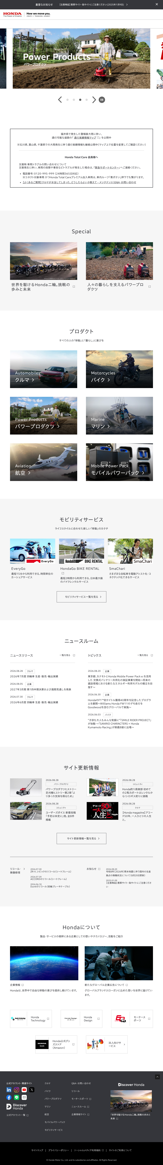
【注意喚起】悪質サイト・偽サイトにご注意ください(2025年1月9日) (91, 5)
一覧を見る (65, 655)
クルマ (47, 1083)
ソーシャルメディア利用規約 (87, 1150)
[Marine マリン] (119, 433)
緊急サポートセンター (107, 167)
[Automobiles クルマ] (43, 386)
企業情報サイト (78, 1114)
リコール (75, 1091)
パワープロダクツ (53, 1099)
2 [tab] (73, 100)
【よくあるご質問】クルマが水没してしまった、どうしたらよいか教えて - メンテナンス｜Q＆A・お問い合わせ (79, 182)
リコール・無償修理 (15, 871)
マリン (47, 1106)
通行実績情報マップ (85, 137)
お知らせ (91, 869)
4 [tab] (86, 100)
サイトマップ (37, 1150)
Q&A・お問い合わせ (81, 1083)
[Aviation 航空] (43, 479)
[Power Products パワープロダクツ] (43, 433)
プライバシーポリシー (58, 1150)
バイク (48, 1091)
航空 (47, 1114)
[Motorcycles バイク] (119, 386)
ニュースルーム (78, 1106)
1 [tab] (67, 100)
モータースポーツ (79, 1099)
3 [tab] (80, 100)
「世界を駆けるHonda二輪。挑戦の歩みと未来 (130, 1117)
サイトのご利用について (120, 1150)
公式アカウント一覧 (16, 1115)
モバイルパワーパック (55, 1122)
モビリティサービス (54, 1130)
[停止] (102, 100)
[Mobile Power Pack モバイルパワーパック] (119, 479)
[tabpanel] (81, 58)
